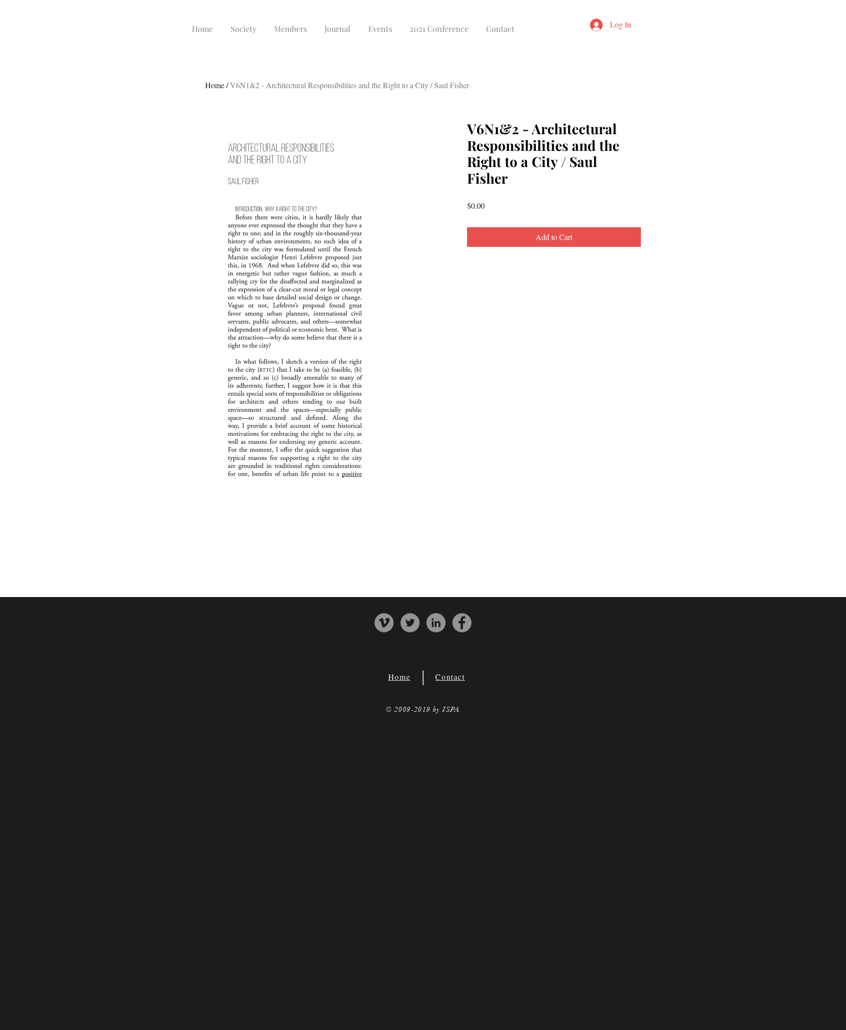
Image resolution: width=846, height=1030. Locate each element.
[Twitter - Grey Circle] (410, 622)
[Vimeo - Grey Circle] (384, 622)
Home (214, 85)
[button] (243, 24)
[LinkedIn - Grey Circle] (436, 622)
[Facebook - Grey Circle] (461, 622)
